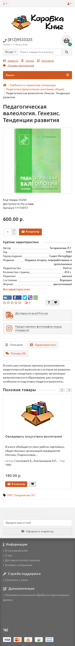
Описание (16, 344)
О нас (8, 555)
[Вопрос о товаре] (49, 302)
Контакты (47, 60)
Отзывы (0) (18, 353)
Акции (29, 60)
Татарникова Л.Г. (24, 495)
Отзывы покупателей (20, 65)
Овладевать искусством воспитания (33, 436)
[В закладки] (55, 302)
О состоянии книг (16, 550)
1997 (9, 495)
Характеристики (45, 344)
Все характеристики (16, 289)
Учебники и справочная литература (33, 85)
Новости (12, 60)
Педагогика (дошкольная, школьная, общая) (35, 89)
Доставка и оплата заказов (22, 560)
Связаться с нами (16, 580)
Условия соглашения (18, 565)
